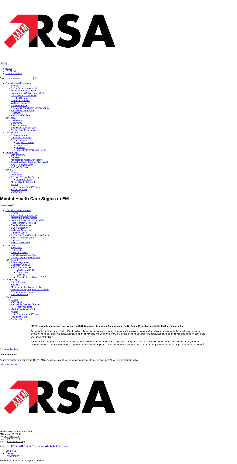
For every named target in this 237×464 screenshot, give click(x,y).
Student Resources (20, 100)
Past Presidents (24, 179)
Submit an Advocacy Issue (24, 128)
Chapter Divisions (25, 142)
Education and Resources (18, 83)
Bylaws (14, 172)
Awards (14, 184)
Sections (20, 147)
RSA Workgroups (19, 135)
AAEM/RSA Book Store (22, 110)
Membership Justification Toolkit (26, 160)
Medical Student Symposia (24, 91)
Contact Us (16, 192)
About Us (10, 170)
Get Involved (11, 133)
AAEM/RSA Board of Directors (25, 177)
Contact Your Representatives (25, 130)
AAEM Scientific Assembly (24, 88)
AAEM (8, 68)
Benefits (15, 157)
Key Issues (16, 120)
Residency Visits (19, 189)
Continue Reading (9, 349)
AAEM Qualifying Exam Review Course (30, 108)
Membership (11, 152)
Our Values (16, 175)
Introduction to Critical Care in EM (27, 93)
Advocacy (10, 118)
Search (3, 78)
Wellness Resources (21, 103)
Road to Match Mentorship (23, 95)
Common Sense (19, 105)
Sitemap (9, 453)
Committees (22, 145)
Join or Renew (18, 155)
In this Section (7, 206)
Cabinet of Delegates (21, 137)
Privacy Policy (12, 456)
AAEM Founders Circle (22, 165)
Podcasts (15, 113)
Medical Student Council (23, 182)
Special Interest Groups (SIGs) (31, 150)
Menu (3, 64)
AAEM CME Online (20, 115)
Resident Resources (21, 98)
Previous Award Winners (28, 187)
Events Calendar (13, 73)
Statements (16, 123)
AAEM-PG (10, 71)
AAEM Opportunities (21, 140)
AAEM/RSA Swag (20, 167)
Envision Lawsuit (19, 125)
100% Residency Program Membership (30, 162)
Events (14, 86)
